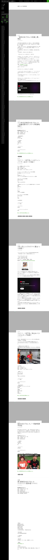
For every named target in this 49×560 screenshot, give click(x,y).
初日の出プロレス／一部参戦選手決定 (29, 424)
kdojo (24, 216)
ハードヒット (19, 156)
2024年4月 (2, 36)
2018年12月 (3, 105)
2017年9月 (2, 122)
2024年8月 (2, 31)
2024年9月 (2, 30)
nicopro (19, 308)
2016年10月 (3, 135)
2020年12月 (3, 81)
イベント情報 (3, 4)
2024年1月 (2, 39)
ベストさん (24, 398)
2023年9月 (2, 44)
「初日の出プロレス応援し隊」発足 (29, 38)
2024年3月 (2, 37)
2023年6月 (2, 47)
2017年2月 (2, 130)
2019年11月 (3, 93)
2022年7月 (2, 60)
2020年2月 (2, 89)
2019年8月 (2, 96)
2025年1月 (2, 26)
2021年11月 (3, 69)
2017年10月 (3, 121)
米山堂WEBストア (21, 543)
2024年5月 (2, 35)
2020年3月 (2, 88)
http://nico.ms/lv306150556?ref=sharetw (28, 260)
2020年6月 (2, 85)
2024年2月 (2, 38)
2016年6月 (2, 139)
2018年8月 (2, 110)
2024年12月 (3, 27)
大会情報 (2, 7)
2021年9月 (2, 71)
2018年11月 (3, 106)
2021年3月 (2, 78)
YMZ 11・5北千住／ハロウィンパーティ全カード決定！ (29, 161)
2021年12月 (3, 68)
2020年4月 (2, 87)
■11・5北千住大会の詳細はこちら (23, 212)
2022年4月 (2, 63)
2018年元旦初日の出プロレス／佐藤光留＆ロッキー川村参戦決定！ (29, 124)
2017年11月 (3, 120)
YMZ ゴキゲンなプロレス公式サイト (8, 1)
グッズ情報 (2, 5)
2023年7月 (2, 46)
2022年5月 (2, 62)
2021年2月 (2, 79)
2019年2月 (2, 103)
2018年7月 (2, 111)
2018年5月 (2, 113)
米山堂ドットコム (24, 64)
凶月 (22, 474)
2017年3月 (2, 129)
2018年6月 (2, 112)
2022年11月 (3, 55)
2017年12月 (3, 119)
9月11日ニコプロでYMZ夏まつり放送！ (29, 247)
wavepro (30, 216)
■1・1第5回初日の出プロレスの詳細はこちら (25, 96)
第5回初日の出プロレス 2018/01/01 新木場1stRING (27, 482)
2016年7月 (2, 138)
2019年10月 (3, 94)
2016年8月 (2, 137)
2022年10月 (3, 56)
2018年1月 (2, 118)
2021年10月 (3, 70)
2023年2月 (2, 52)
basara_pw (20, 216)
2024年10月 (3, 29)
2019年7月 (2, 97)
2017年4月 (2, 128)
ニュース (19, 35)
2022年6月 (2, 61)
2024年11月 (3, 28)
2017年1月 (2, 131)
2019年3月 (2, 102)
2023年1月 (2, 53)
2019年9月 (2, 95)
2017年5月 (2, 127)
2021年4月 (2, 77)
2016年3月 (2, 143)
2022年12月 (3, 54)
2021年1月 (2, 80)
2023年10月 (3, 43)
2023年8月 (2, 45)
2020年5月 (2, 86)
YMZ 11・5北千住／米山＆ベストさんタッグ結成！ (29, 334)
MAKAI (27, 216)
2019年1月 (2, 104)
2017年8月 (2, 123)
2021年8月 (2, 72)
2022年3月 (2, 64)
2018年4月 (2, 114)
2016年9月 (2, 136)
